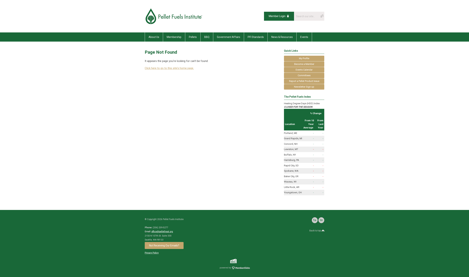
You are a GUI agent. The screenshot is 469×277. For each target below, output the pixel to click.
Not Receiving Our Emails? (164, 245)
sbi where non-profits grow (238, 261)
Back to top (315, 230)
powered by (226, 268)
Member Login (277, 16)
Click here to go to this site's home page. (169, 68)
